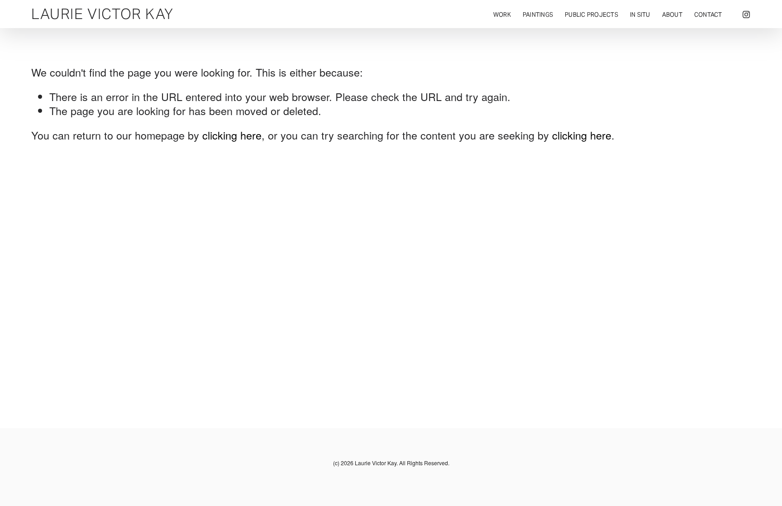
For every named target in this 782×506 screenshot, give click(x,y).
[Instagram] (746, 14)
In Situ (640, 15)
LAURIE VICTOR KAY (102, 14)
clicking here (232, 135)
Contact (708, 15)
